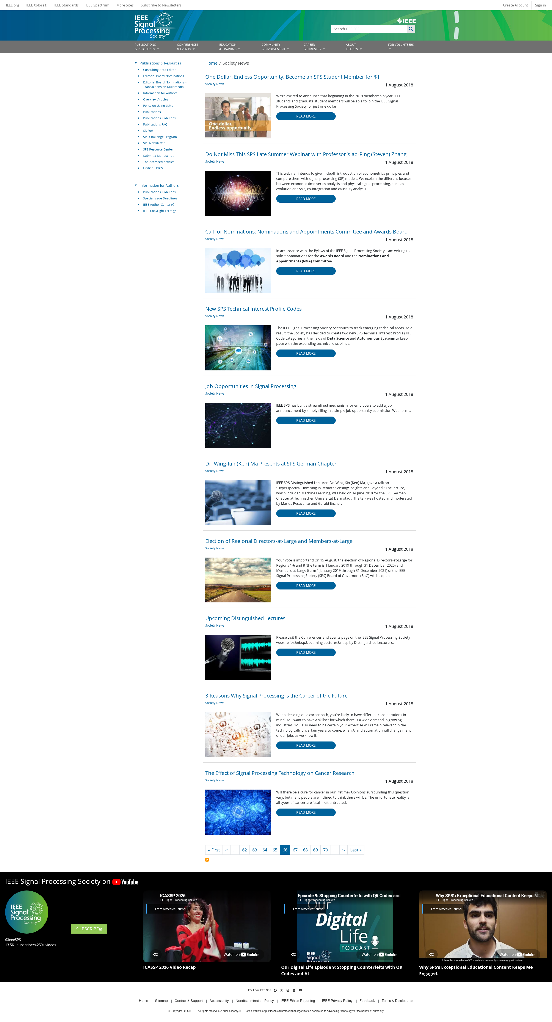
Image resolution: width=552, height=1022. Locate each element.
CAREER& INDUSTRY (313, 46)
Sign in (540, 5)
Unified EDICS (153, 168)
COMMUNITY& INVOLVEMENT (274, 46)
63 (254, 850)
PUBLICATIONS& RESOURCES (145, 46)
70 (325, 850)
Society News (214, 84)
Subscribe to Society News (207, 860)
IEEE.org (12, 5)
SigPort (148, 131)
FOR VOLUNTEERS (401, 44)
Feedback (367, 1000)
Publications (152, 112)
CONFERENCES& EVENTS (187, 46)
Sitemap (161, 1000)
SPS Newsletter (154, 143)
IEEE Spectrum (97, 5)
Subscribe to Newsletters (161, 5)
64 (264, 850)
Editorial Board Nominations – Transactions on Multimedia (165, 84)
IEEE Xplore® (36, 5)
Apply (411, 29)
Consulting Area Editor (159, 70)
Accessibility (219, 1000)
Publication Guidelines (159, 118)
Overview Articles (155, 99)
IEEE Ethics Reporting (298, 1000)
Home (211, 63)
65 (275, 850)
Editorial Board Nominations (163, 76)
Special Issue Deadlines (160, 198)
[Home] (154, 16)
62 (244, 850)
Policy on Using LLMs (158, 105)
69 (315, 850)
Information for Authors (160, 93)
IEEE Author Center (157, 204)
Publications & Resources (160, 63)
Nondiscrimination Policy (255, 1000)
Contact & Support (189, 1000)
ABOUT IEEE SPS (352, 46)
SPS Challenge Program (160, 137)
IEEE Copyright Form (157, 211)
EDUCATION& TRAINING (228, 46)
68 (305, 850)
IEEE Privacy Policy (337, 1000)
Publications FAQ (155, 124)
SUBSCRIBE (87, 929)
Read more (306, 116)
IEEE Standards (66, 5)
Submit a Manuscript (158, 156)
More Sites (125, 5)
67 (295, 850)
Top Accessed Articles (158, 162)
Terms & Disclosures (397, 1000)
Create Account (515, 5)
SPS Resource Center (158, 149)
